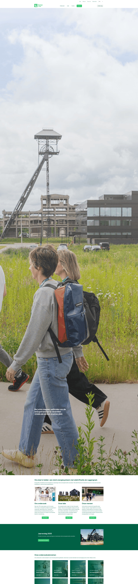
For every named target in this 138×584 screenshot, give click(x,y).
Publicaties (94, 1)
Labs (68, 5)
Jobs (80, 1)
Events (73, 5)
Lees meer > (45, 517)
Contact (79, 5)
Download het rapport (43, 540)
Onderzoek (62, 5)
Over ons (89, 1)
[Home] (38, 5)
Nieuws (84, 1)
